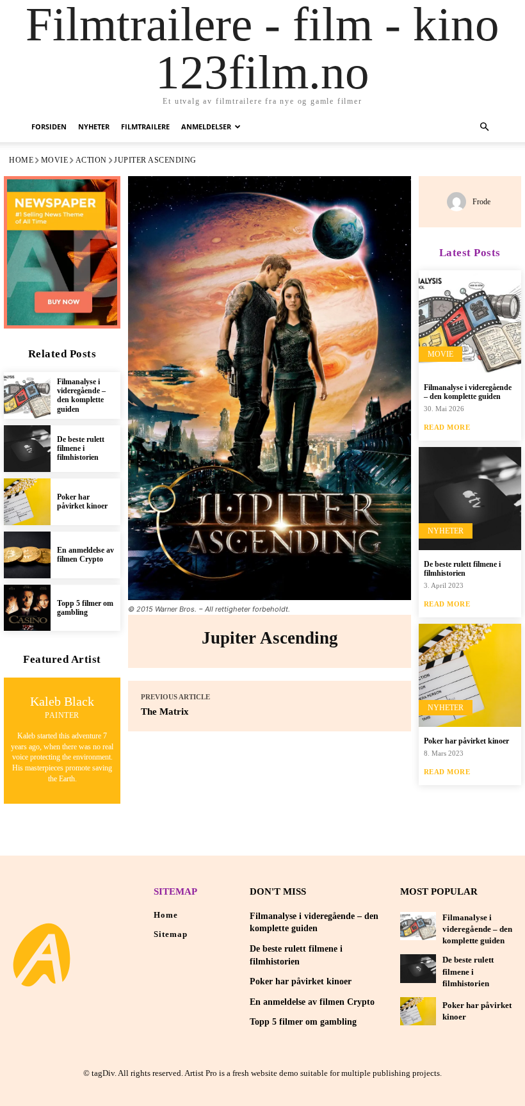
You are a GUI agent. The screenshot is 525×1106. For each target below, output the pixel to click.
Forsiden (49, 126)
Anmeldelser (206, 126)
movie (55, 160)
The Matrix (165, 711)
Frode (481, 201)
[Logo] (42, 955)
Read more (447, 427)
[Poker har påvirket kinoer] (27, 501)
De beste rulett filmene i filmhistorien (80, 448)
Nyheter (93, 126)
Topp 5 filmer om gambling (85, 608)
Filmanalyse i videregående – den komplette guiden (81, 395)
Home (21, 160)
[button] (484, 127)
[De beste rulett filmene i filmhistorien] (27, 448)
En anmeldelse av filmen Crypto (85, 555)
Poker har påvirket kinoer (82, 501)
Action (91, 160)
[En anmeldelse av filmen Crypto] (27, 555)
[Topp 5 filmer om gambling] (27, 608)
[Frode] (459, 201)
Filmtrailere (145, 126)
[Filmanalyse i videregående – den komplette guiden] (27, 395)
